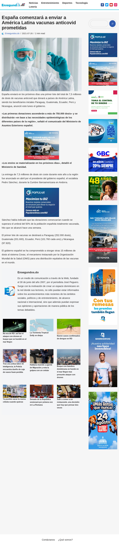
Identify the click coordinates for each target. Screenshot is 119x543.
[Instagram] (115, 4)
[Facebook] (102, 4)
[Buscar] (112, 23)
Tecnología (82, 3)
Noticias (33, 3)
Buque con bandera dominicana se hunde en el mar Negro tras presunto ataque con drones (68, 371)
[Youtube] (111, 4)
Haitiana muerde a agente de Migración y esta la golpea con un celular (41, 367)
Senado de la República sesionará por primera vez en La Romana (41, 402)
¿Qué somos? (65, 539)
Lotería (33, 6)
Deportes (67, 3)
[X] (106, 4)
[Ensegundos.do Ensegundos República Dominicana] (13, 5)
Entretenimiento (50, 3)
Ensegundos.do (12, 33)
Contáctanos (48, 539)
